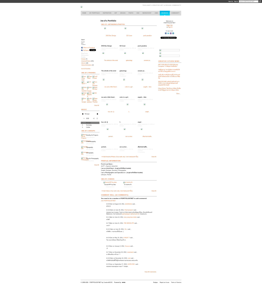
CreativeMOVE (108, 282)
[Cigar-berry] (89, 78)
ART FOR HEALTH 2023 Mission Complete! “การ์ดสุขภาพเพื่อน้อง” (168, 65)
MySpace (86, 50)
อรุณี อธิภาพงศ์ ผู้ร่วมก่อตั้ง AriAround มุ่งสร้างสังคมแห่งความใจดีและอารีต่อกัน (169, 76)
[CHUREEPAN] (89, 94)
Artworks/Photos (85, 61)
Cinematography (91, 141)
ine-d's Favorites (85, 68)
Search (260, 1)
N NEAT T (127, 237)
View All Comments (150, 272)
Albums (83, 63)
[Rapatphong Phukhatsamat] (95, 100)
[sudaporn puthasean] (89, 100)
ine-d (112, 186)
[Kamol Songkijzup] (84, 100)
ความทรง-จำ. (128, 184)
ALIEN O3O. (131, 264)
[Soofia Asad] (95, 78)
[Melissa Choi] (95, 89)
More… (178, 93)
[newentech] (84, 94)
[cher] (95, 94)
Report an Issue (164, 282)
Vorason (127, 246)
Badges (155, 282)
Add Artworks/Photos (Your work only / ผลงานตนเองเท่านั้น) (120, 156)
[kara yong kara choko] (84, 78)
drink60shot (128, 204)
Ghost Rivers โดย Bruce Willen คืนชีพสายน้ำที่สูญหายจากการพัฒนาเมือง (169, 89)
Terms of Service (176, 282)
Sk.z (126, 229)
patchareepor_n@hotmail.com (131, 214)
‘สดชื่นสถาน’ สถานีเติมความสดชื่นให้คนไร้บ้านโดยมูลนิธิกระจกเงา (169, 70)
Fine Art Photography (92, 158)
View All (96, 105)
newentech (130, 252)
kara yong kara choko (130, 217)
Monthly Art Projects (92, 135)
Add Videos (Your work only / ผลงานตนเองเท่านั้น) (117, 191)
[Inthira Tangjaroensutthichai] (89, 89)
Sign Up (230, 1)
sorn (129, 258)
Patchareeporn (129, 210)
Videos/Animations (86, 65)
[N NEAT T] (84, 83)
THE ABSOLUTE (129, 223)
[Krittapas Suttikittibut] (84, 89)
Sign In (236, 1)
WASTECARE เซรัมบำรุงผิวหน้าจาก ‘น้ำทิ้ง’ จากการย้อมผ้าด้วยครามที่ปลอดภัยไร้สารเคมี (168, 83)
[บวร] (89, 83)
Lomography (89, 153)
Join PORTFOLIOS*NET (108, 200)
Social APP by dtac (110, 184)
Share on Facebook (89, 47)
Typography (89, 147)
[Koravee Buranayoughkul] (95, 83)
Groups (83, 59)
